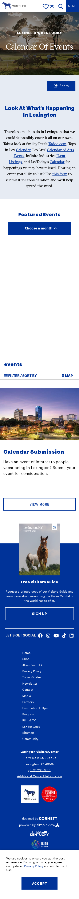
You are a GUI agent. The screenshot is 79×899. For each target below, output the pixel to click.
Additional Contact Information (39, 776)
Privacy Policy (31, 671)
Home (26, 652)
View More (40, 504)
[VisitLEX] (14, 5)
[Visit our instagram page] (48, 635)
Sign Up (39, 614)
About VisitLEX (32, 665)
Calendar (23, 150)
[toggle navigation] (72, 6)
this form (59, 174)
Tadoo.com (57, 144)
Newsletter (29, 683)
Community (30, 738)
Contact (27, 689)
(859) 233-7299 (39, 770)
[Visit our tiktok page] (64, 635)
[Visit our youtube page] (56, 635)
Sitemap (28, 732)
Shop (25, 659)
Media (26, 696)
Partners (28, 702)
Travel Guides (31, 677)
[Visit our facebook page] (40, 635)
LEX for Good (31, 726)
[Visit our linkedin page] (72, 635)
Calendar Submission (33, 452)
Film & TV (29, 720)
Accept (39, 883)
